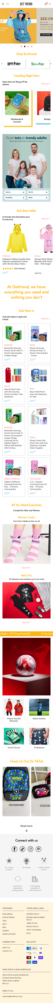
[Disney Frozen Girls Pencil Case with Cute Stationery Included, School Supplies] (39, 409)
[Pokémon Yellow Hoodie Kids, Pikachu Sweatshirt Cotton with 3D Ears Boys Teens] (16, 238)
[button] (8, 4)
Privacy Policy (32, 926)
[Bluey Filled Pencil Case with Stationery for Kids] (39, 368)
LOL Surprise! (35, 478)
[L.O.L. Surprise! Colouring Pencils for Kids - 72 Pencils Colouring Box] (39, 460)
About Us (6, 948)
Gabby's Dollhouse (12, 478)
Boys (4, 924)
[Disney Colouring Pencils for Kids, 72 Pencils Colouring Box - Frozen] (39, 327)
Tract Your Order (33, 930)
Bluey (32, 388)
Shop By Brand (8, 917)
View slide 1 (21, 46)
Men (4, 927)
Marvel (7, 386)
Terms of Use (31, 923)
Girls (4, 921)
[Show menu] (2, 4)
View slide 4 (31, 46)
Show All (45, 83)
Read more (26, 828)
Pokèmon (6, 256)
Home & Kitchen (9, 934)
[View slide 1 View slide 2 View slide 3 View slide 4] (26, 26)
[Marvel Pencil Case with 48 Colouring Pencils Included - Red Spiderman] (13, 368)
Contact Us (7, 951)
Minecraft (8, 345)
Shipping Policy (32, 914)
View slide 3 (28, 46)
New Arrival (7, 914)
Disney (32, 345)
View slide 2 (25, 46)
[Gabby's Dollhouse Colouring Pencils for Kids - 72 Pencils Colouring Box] (13, 460)
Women (5, 931)
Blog (28, 933)
